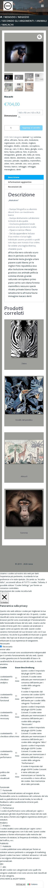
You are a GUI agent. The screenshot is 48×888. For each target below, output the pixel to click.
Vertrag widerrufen (24, 884)
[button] (39, 37)
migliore (32, 143)
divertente (21, 158)
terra (6, 152)
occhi (18, 143)
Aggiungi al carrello (31, 128)
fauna (11, 152)
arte (26, 140)
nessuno (8, 160)
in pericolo (32, 152)
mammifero (35, 160)
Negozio (10, 17)
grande (19, 154)
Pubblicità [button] (4, 843)
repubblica (24, 160)
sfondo (24, 143)
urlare (6, 163)
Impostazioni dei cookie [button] (10, 591)
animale (18, 163)
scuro (40, 149)
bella (29, 154)
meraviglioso (9, 169)
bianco (14, 166)
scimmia (37, 137)
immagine (8, 146)
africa (6, 140)
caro (15, 149)
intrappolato (9, 154)
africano (13, 140)
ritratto (17, 146)
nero (12, 163)
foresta (7, 166)
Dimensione (10, 115)
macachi (30, 158)
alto (24, 154)
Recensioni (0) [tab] (15, 187)
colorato (24, 146)
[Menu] (42, 6)
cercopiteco (34, 146)
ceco (30, 163)
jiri (33, 154)
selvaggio (22, 166)
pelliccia (18, 152)
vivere (6, 158)
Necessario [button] (5, 643)
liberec (13, 158)
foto (25, 152)
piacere (36, 163)
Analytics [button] (4, 822)
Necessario (7, 646)
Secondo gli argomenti (18, 20)
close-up (8, 149)
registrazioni (9, 143)
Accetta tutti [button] (26, 591)
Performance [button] (5, 805)
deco (21, 149)
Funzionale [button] (4, 787)
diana (27, 149)
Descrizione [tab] (13, 177)
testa (37, 154)
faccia (20, 140)
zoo (25, 163)
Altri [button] (1, 864)
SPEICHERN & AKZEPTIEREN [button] (12, 878)
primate (16, 160)
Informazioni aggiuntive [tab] (19, 182)
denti (18, 169)
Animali (41, 20)
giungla (34, 149)
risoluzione (33, 140)
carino (37, 158)
